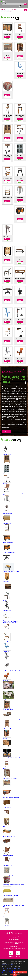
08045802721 (5, 1)
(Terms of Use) (7, 965)
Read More (6, 431)
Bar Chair (20, 136)
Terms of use (13, 970)
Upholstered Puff (7, 92)
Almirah (7, 136)
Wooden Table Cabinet (20, 217)
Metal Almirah (20, 155)
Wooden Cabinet (7, 34)
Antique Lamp (20, 319)
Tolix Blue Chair (20, 73)
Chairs (19, 34)
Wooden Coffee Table (20, 278)
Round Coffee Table (7, 298)
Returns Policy (8, 972)
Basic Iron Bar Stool (7, 236)
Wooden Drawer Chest (8, 257)
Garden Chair (20, 358)
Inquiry (7, 38)
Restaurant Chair (7, 338)
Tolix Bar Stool (20, 197)
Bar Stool (20, 178)
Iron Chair (7, 278)
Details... (7, 36)
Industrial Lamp (19, 338)
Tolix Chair (7, 358)
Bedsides (20, 54)
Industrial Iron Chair (19, 298)
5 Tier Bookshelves (7, 178)
